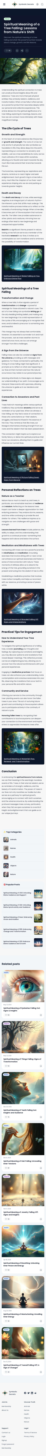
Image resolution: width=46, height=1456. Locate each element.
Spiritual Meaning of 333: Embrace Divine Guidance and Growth (16, 942)
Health (6, 972)
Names (26, 1410)
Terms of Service (30, 1432)
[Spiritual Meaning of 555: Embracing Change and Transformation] (38, 930)
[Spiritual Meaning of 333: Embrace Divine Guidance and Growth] (38, 942)
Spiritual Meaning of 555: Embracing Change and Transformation (17, 930)
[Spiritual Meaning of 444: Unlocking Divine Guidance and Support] (38, 894)
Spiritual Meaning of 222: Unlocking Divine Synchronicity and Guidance (17, 906)
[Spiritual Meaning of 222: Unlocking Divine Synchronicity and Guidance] (38, 906)
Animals (27, 1406)
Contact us (6, 1432)
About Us (5, 1410)
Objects (6, 1024)
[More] (22, 51)
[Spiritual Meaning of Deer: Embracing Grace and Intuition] (38, 918)
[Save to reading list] (17, 51)
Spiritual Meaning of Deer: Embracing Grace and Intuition (17, 918)
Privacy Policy (29, 1436)
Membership (6, 1406)
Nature (7, 19)
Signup (4, 1440)
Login (4, 1436)
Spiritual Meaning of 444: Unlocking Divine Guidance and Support (17, 894)
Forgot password (8, 1444)
